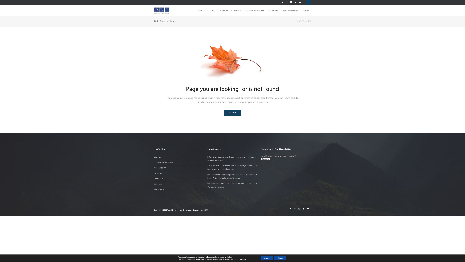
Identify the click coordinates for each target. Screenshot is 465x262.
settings (243, 259)
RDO (299, 21)
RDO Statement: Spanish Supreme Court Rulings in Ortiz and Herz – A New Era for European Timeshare (231, 176)
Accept (267, 258)
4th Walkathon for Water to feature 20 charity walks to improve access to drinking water (229, 167)
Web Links (158, 184)
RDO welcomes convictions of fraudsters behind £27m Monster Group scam (229, 185)
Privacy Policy (159, 189)
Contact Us (158, 178)
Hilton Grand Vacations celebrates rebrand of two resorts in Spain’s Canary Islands (231, 159)
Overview (157, 157)
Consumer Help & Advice (163, 162)
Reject (280, 258)
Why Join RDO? (160, 168)
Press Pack (158, 173)
